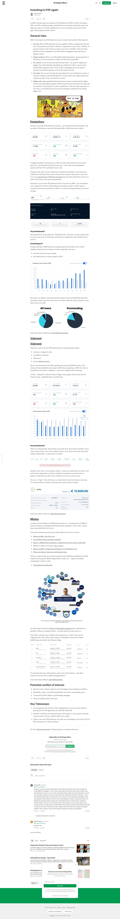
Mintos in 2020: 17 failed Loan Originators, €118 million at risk (55, 549)
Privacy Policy (72, 891)
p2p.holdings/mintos (56, 680)
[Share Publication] (100, 3)
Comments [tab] (34, 770)
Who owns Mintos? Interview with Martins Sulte (50, 552)
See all (34, 883)
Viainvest (36, 338)
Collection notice (71, 907)
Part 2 (61, 546)
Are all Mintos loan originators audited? (47, 539)
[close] (75, 864)
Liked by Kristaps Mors (40, 786)
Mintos (34, 519)
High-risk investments (43, 729)
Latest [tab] (36, 840)
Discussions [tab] (43, 840)
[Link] (28, 35)
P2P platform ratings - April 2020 (42, 858)
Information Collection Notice (59, 891)
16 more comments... (35, 832)
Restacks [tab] (41, 770)
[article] (60, 849)
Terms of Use (68, 889)
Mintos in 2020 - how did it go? (44, 536)
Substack (51, 915)
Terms (63, 907)
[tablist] (37, 770)
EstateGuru (37, 121)
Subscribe (107, 3)
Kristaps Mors (38, 13)
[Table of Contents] (2, 459)
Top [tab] (32, 840)
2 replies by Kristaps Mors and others (45, 816)
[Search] (96, 3)
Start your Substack (55, 911)
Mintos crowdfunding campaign (61, 628)
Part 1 (56, 546)
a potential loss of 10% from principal (49, 177)
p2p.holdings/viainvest (58, 514)
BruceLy (36, 785)
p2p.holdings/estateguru (60, 333)
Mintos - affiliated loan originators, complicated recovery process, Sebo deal (59, 543)
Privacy (59, 907)
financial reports (44, 361)
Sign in (115, 3)
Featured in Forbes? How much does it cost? (46, 845)
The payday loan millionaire (42, 565)
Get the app (68, 911)
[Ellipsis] (89, 785)
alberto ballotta (38, 821)
